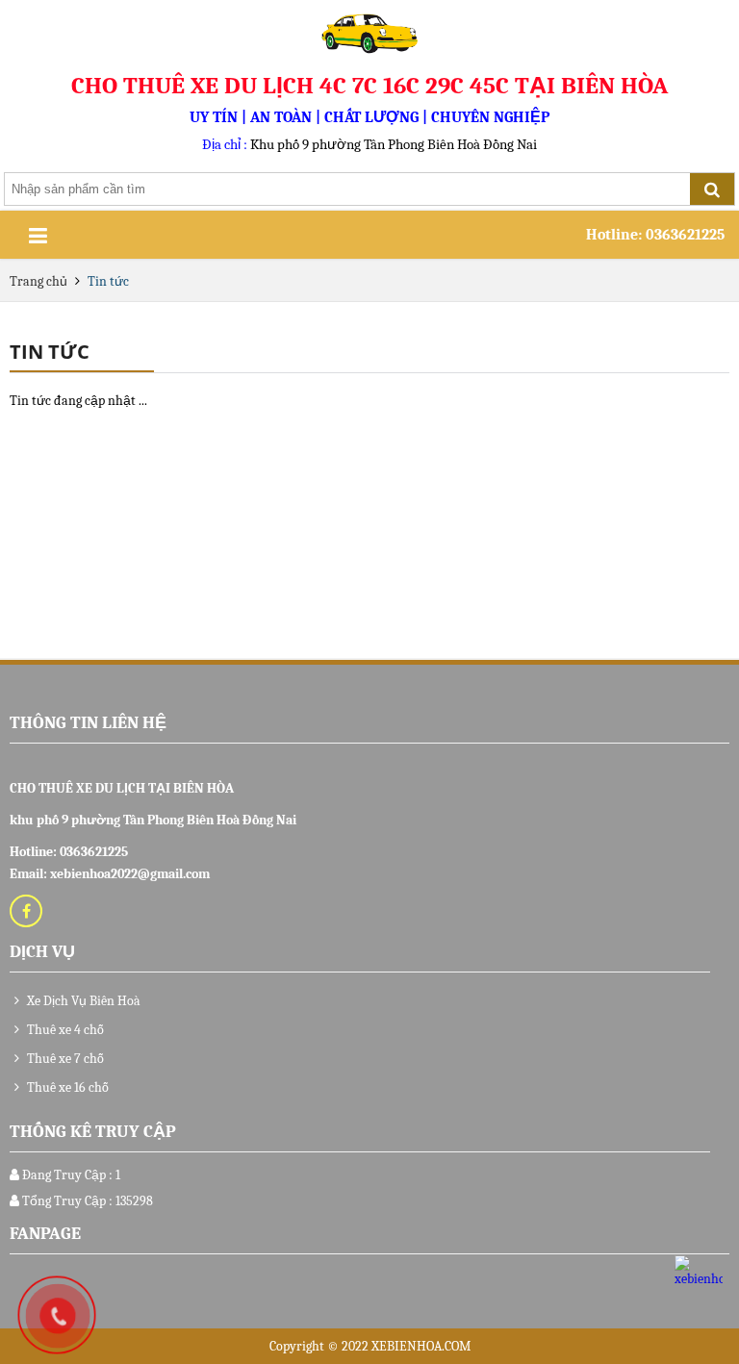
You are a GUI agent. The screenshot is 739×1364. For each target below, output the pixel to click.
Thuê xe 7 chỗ (64, 1058)
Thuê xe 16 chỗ (66, 1087)
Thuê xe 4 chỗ (64, 1030)
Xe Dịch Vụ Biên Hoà (82, 1001)
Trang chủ (40, 281)
